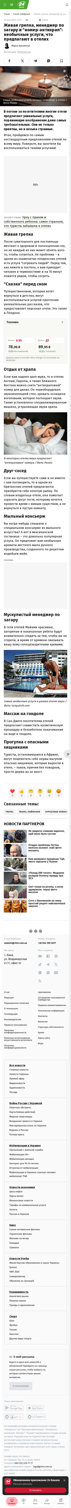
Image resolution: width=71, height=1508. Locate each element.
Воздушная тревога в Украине (25, 1121)
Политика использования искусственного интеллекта (18, 1039)
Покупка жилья (17, 1300)
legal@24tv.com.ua (42, 1467)
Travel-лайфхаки (22, 14)
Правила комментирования (52, 1005)
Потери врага (16, 1134)
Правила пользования (15, 1025)
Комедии (14, 1243)
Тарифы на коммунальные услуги (27, 1205)
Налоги (13, 1209)
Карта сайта (44, 1038)
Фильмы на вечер (19, 1238)
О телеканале (11, 1009)
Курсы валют (16, 1196)
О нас (7, 992)
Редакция (9, 998)
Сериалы (14, 1247)
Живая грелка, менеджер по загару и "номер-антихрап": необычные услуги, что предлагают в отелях (50, 14)
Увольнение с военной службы (26, 1150)
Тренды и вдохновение (22, 1305)
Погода (13, 1092)
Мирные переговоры (20, 1116)
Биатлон (13, 1334)
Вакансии (43, 1022)
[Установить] (35, 1485)
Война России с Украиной (25, 1103)
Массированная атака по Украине (27, 1125)
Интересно (24, 52)
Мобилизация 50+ (19, 1154)
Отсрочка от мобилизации (23, 1168)
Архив (41, 1033)
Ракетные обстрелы (20, 1107)
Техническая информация (51, 1011)
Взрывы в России (18, 1130)
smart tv (13, 1417)
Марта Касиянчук (20, 46)
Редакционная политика (16, 1003)
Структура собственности (51, 1027)
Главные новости (18, 1069)
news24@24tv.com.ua (15, 943)
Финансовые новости (21, 1200)
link (40, 956)
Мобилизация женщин (21, 1159)
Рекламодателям (12, 1020)
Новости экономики (22, 1187)
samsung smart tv (36, 1417)
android (13, 1408)
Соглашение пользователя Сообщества (51, 999)
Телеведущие (11, 1014)
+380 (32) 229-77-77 (23, 1463)
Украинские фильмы (20, 1234)
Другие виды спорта (20, 1338)
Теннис (13, 1329)
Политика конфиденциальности (15, 1031)
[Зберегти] (61, 61)
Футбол (13, 1325)
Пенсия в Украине (19, 1214)
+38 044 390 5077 (47, 943)
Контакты (43, 1016)
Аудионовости (17, 1087)
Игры (40, 1043)
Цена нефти (15, 1191)
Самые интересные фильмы (24, 1229)
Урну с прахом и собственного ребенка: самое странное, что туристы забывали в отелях (34, 221)
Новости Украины (19, 1074)
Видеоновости (17, 1083)
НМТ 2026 (14, 1272)
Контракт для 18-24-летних (24, 1163)
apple (36, 1408)
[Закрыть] (64, 1480)
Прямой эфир (16, 1078)
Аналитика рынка (19, 1296)
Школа (13, 1267)
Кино (12, 1225)
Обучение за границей (21, 1280)
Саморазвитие (17, 1276)
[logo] (21, 4)
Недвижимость (19, 1292)
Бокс (11, 1320)
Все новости (17, 1065)
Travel (7, 14)
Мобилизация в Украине (25, 1145)
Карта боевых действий (22, 1112)
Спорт (13, 1316)
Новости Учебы (19, 1258)
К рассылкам (21, 1386)
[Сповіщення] (67, 5)
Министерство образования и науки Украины (34, 1262)
